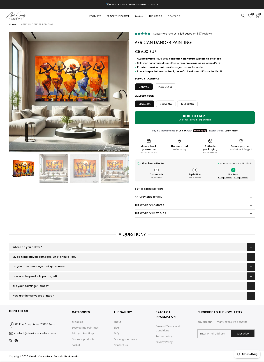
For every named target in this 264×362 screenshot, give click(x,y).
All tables (77, 322)
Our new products (83, 339)
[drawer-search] (243, 16)
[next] (122, 92)
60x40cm (144, 104)
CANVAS (143, 87)
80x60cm (166, 104)
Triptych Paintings (83, 333)
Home (13, 24)
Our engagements (125, 339)
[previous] (16, 92)
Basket (76, 345)
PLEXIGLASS (165, 87)
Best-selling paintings (85, 327)
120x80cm (187, 104)
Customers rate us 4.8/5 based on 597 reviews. (182, 33)
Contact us (121, 345)
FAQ (116, 333)
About (117, 322)
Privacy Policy (164, 342)
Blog (116, 327)
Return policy (164, 336)
